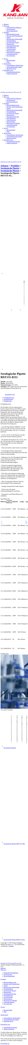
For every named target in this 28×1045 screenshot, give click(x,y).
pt (4, 92)
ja (12, 92)
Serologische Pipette (10, 168)
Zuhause (5, 165)
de (3, 92)
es (6, 92)
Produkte (15, 165)
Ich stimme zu (5, 1043)
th (14, 92)
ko (9, 92)
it (7, 92)
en (1, 92)
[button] (26, 522)
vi (18, 92)
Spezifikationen (8, 399)
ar (17, 92)
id (20, 92)
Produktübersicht (9, 397)
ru (11, 92)
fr (15, 92)
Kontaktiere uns (10, 394)
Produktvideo (8, 401)
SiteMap (11, 946)
